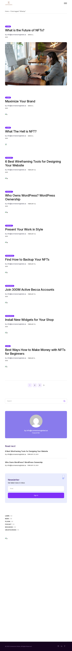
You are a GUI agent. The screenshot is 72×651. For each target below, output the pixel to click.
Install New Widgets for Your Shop (29, 320)
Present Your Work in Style (24, 229)
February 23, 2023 (32, 454)
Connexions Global (15, 646)
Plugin (7, 521)
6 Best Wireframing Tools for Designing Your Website (26, 451)
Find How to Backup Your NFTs (27, 259)
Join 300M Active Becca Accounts (29, 289)
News (8, 346)
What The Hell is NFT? (21, 131)
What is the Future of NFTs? (24, 30)
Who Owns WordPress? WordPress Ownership (24, 462)
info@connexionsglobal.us (15, 35)
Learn (8, 26)
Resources (9, 255)
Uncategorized (10, 530)
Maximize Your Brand (20, 101)
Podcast (9, 157)
